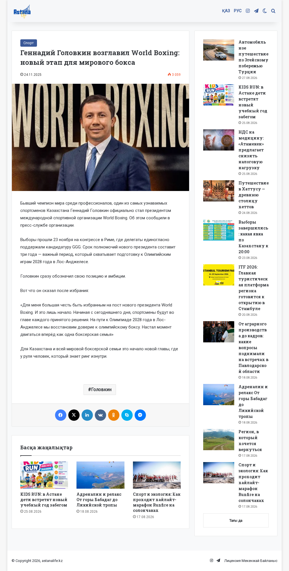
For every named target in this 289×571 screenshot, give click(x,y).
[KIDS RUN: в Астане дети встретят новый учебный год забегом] (44, 475)
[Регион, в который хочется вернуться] (218, 439)
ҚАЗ (226, 10)
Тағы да (235, 520)
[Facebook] (60, 415)
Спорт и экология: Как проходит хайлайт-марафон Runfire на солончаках (156, 502)
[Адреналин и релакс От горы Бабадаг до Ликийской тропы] (100, 475)
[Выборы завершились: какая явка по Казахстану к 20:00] (218, 230)
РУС (238, 10)
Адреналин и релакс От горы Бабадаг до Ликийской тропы (98, 499)
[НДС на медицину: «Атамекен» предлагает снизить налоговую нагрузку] (218, 140)
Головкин (101, 389)
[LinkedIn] (87, 415)
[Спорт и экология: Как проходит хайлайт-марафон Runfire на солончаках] (157, 475)
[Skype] (127, 415)
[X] (74, 415)
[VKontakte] (100, 415)
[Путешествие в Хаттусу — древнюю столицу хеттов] (218, 190)
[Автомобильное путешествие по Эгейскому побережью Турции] (218, 50)
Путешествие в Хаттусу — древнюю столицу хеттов (253, 194)
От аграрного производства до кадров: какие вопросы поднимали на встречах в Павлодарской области (253, 347)
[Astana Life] (22, 11)
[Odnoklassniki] (113, 415)
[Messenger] (140, 415)
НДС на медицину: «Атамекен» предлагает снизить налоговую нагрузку (251, 149)
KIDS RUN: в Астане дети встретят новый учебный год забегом (43, 499)
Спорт (28, 43)
